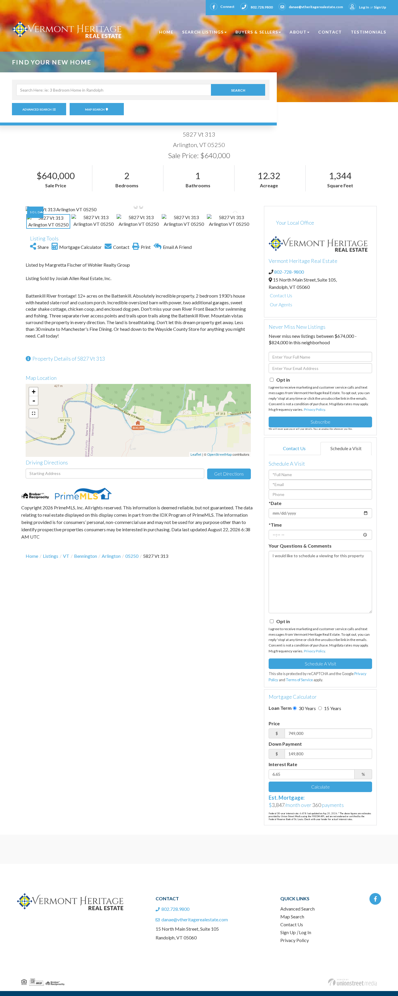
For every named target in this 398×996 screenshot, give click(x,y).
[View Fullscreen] (33, 413)
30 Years (307, 708)
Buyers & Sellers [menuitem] (256, 31)
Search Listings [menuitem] (202, 31)
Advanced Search (37, 109)
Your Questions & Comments (300, 545)
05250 (131, 556)
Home (32, 556)
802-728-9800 (289, 272)
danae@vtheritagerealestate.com (316, 7)
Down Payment (285, 744)
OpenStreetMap (219, 454)
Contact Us (281, 295)
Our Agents (281, 304)
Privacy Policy (314, 409)
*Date (275, 503)
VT (66, 556)
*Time (275, 524)
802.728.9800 (262, 7)
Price (274, 723)
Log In (364, 7)
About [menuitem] (298, 31)
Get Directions (229, 473)
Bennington (85, 556)
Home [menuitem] (166, 31)
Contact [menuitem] (330, 31)
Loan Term (280, 708)
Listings (50, 556)
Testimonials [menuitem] (368, 31)
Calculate (320, 786)
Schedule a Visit (346, 448)
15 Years (332, 708)
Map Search (95, 109)
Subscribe (320, 421)
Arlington (111, 556)
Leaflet (196, 454)
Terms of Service (299, 679)
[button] (238, 90)
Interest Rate (283, 764)
